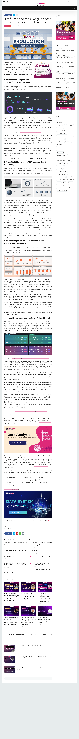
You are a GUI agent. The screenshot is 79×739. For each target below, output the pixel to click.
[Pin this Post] (17, 533)
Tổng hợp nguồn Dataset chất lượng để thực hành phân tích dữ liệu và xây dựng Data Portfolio (34, 657)
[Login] (4, 1)
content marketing (61, 136)
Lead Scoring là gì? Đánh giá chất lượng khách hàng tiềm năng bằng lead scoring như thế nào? (42, 557)
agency (59, 119)
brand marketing (61, 122)
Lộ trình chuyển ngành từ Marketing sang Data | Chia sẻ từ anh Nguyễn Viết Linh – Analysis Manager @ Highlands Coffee (11, 597)
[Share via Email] (23, 533)
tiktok (59, 187)
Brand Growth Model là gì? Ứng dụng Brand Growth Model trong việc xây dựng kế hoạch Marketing (64, 63)
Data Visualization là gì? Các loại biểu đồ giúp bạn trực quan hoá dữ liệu (31, 158)
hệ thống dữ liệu (9, 460)
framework (60, 166)
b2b (65, 119)
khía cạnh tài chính (43, 394)
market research (61, 176)
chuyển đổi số (67, 128)
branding (71, 119)
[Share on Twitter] (14, 15)
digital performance (61, 149)
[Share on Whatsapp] (20, 533)
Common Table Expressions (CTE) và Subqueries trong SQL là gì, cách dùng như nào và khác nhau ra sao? (15, 564)
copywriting (71, 136)
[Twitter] (72, 8)
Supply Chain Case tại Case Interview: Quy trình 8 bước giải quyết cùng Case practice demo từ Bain (65, 50)
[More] (17, 15)
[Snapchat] (74, 8)
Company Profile (61, 130)
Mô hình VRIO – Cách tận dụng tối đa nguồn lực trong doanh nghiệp (42, 551)
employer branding (61, 160)
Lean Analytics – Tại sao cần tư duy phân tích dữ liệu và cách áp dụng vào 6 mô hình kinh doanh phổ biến (42, 544)
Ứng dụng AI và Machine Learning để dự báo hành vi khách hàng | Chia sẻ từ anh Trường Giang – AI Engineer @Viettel (28, 621)
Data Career (60, 141)
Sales (59, 182)
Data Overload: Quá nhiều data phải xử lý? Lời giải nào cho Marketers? (41, 564)
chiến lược (59, 128)
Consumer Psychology (62, 133)
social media (60, 185)
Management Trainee (62, 174)
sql (67, 185)
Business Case (60, 125)
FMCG (66, 163)
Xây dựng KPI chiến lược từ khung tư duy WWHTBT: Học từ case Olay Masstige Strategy (45, 620)
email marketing (60, 157)
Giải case (67, 166)
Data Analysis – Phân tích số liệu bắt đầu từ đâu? (30, 132)
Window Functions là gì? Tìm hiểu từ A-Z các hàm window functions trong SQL (14, 571)
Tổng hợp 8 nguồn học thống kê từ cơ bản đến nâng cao (30, 645)
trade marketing (67, 187)
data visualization (61, 144)
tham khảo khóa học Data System (41, 466)
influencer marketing (68, 168)
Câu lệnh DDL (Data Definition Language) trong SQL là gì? (15, 551)
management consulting (62, 171)
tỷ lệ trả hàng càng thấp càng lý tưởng (22, 150)
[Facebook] (70, 8)
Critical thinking (60, 138)
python (72, 179)
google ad (59, 168)
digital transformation (62, 155)
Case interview (69, 125)
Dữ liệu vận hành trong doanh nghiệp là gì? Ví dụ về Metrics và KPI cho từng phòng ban (30, 358)
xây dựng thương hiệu (62, 190)
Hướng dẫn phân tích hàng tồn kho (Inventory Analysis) (30, 667)
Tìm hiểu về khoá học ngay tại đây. (11, 489)
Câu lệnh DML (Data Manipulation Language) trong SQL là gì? (15, 557)
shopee (70, 182)
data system (7, 528)
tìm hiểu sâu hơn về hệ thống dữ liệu (31, 464)
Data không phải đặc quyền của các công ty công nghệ (41, 570)
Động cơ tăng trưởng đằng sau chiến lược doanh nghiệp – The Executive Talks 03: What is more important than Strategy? (65, 79)
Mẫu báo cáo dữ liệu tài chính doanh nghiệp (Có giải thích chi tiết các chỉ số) (31, 411)
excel (69, 160)
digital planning (60, 152)
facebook (59, 163)
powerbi (65, 179)
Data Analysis (69, 138)
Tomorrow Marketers (9, 62)
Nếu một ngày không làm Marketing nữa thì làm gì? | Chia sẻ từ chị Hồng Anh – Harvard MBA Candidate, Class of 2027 (28, 597)
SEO (64, 182)
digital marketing (61, 147)
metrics (69, 176)
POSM (59, 179)
